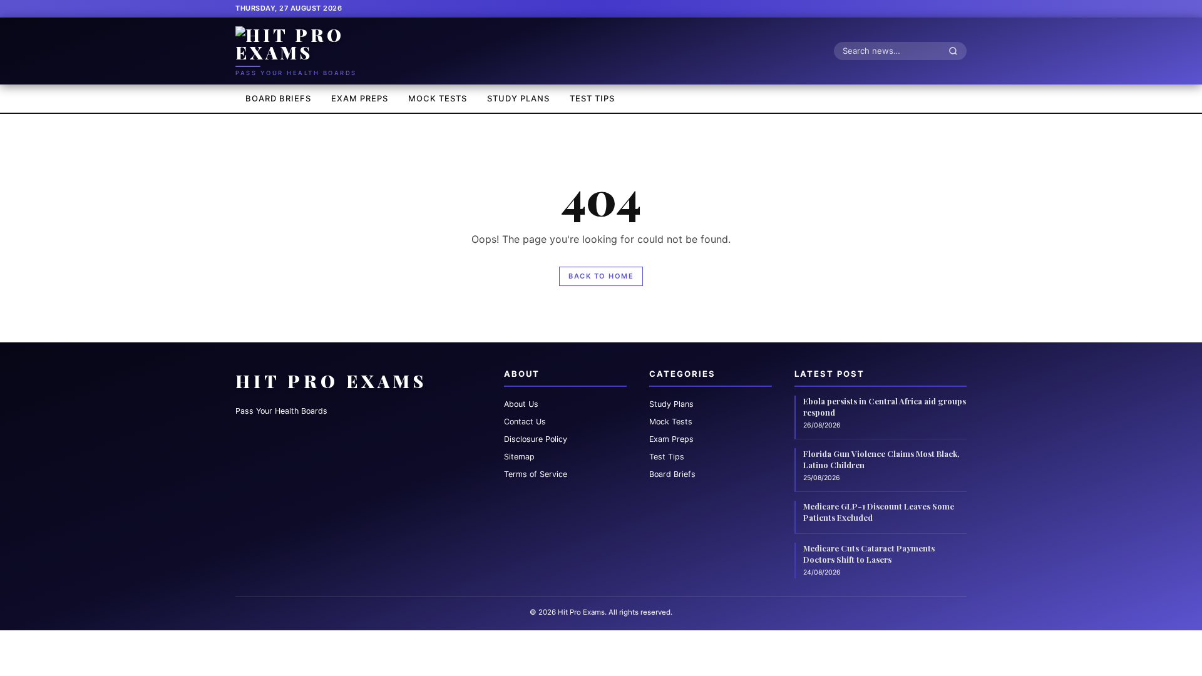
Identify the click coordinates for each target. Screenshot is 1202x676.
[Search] (957, 50)
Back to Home (601, 276)
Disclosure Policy (535, 439)
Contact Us (525, 421)
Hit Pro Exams (331, 380)
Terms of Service (535, 474)
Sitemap (519, 456)
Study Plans (518, 98)
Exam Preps (359, 98)
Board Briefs (278, 98)
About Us (521, 404)
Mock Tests (437, 98)
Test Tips (592, 98)
